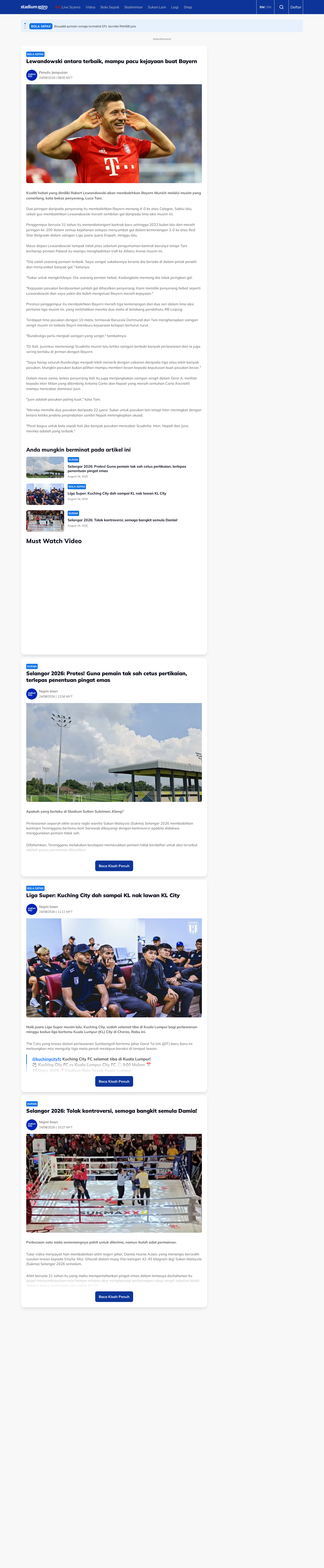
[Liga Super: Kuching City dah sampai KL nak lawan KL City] (45, 494)
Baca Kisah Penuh (114, 866)
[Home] (34, 7)
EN (269, 7)
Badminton (134, 7)
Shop (188, 7)
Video (90, 7)
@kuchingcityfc (46, 1059)
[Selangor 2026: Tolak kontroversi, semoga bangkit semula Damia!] (45, 521)
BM (262, 7)
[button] (25, 23)
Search (281, 7)
